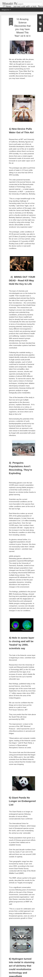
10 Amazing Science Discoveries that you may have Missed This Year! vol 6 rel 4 (22, 27)
